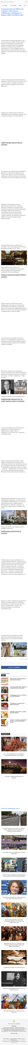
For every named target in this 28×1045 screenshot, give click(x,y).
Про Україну (4, 5)
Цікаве (20, 5)
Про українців (13, 5)
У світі (24, 5)
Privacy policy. (14, 1042)
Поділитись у (14, 667)
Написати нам (14, 1033)
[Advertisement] (14, 28)
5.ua (26, 659)
